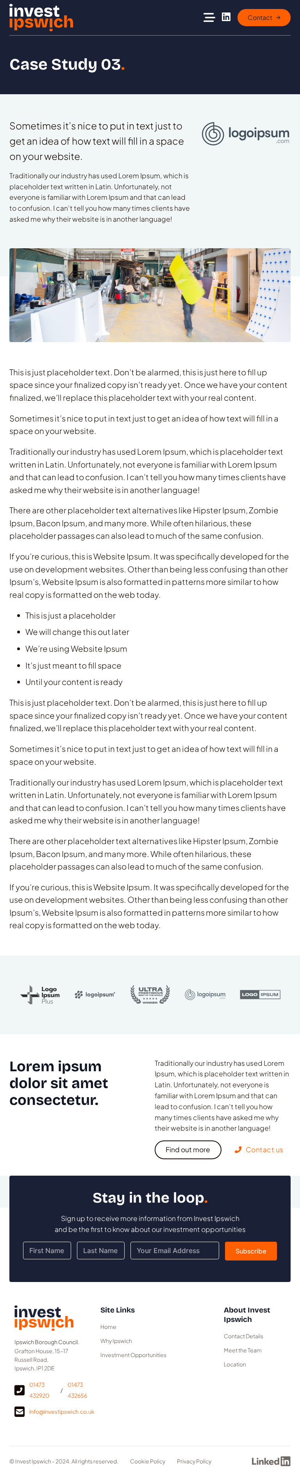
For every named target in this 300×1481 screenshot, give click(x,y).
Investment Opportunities (133, 1354)
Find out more (188, 1149)
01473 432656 (77, 1390)
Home (108, 1326)
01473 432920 (39, 1390)
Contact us (265, 1149)
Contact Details (243, 1335)
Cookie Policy (147, 1461)
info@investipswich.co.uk (62, 1411)
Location (235, 1364)
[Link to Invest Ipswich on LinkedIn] (226, 17)
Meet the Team (243, 1350)
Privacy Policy (194, 1461)
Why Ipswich (116, 1340)
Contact (260, 17)
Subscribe (251, 1251)
